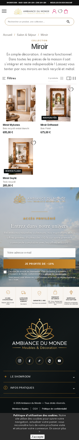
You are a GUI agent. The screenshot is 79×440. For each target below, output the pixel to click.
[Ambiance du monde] (31, 11)
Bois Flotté (46, 128)
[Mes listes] (60, 11)
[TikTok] (39, 361)
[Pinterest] (49, 361)
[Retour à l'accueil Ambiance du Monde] (39, 334)
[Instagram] (19, 361)
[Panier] (65, 11)
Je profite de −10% (39, 263)
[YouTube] (59, 361)
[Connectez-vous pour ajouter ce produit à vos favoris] (33, 89)
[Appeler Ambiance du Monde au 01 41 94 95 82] (71, 11)
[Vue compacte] (62, 78)
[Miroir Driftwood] (58, 103)
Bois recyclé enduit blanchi (16, 128)
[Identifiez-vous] (54, 11)
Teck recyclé (9, 182)
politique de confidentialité (55, 274)
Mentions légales (20, 408)
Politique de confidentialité (54, 408)
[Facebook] (29, 361)
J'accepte (37, 436)
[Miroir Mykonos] (20, 103)
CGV (35, 408)
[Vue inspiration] (68, 78)
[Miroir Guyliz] (20, 156)
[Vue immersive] (74, 78)
